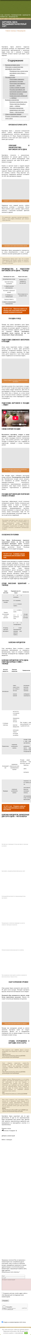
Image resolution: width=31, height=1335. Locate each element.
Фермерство (4, 16)
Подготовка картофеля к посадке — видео (17, 84)
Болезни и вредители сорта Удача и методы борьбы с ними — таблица (18, 104)
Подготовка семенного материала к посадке (17, 80)
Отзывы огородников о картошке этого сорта (15, 117)
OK (26, 1333)
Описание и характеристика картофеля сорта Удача (14, 68)
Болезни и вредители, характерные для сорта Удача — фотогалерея (17, 110)
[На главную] (15, 5)
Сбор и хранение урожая (13, 114)
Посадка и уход (10, 77)
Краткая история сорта (12, 65)
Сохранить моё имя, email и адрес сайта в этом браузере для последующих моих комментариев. (14, 1295)
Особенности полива (16, 94)
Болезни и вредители (12, 100)
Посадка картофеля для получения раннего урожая (18, 90)
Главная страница (11, 30)
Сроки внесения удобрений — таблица (18, 97)
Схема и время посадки (17, 87)
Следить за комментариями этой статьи (14, 1322)
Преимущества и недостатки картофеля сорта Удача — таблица (19, 73)
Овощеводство (13, 16)
